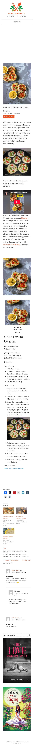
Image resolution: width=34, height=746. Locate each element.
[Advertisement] (17, 43)
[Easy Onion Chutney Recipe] (21, 510)
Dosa (24, 554)
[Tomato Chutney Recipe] (8, 510)
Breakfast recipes (17, 551)
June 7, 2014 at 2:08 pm (19, 572)
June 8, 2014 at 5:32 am (18, 620)
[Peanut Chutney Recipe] (8, 531)
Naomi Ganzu (16, 570)
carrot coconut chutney (11, 245)
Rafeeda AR (15, 618)
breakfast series (17, 554)
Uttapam (26, 556)
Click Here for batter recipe (14, 469)
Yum (4, 548)
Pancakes (6, 556)
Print (18, 332)
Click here (24, 218)
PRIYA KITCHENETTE (17, 9)
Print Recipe (8, 117)
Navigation (17, 22)
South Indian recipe (16, 556)
